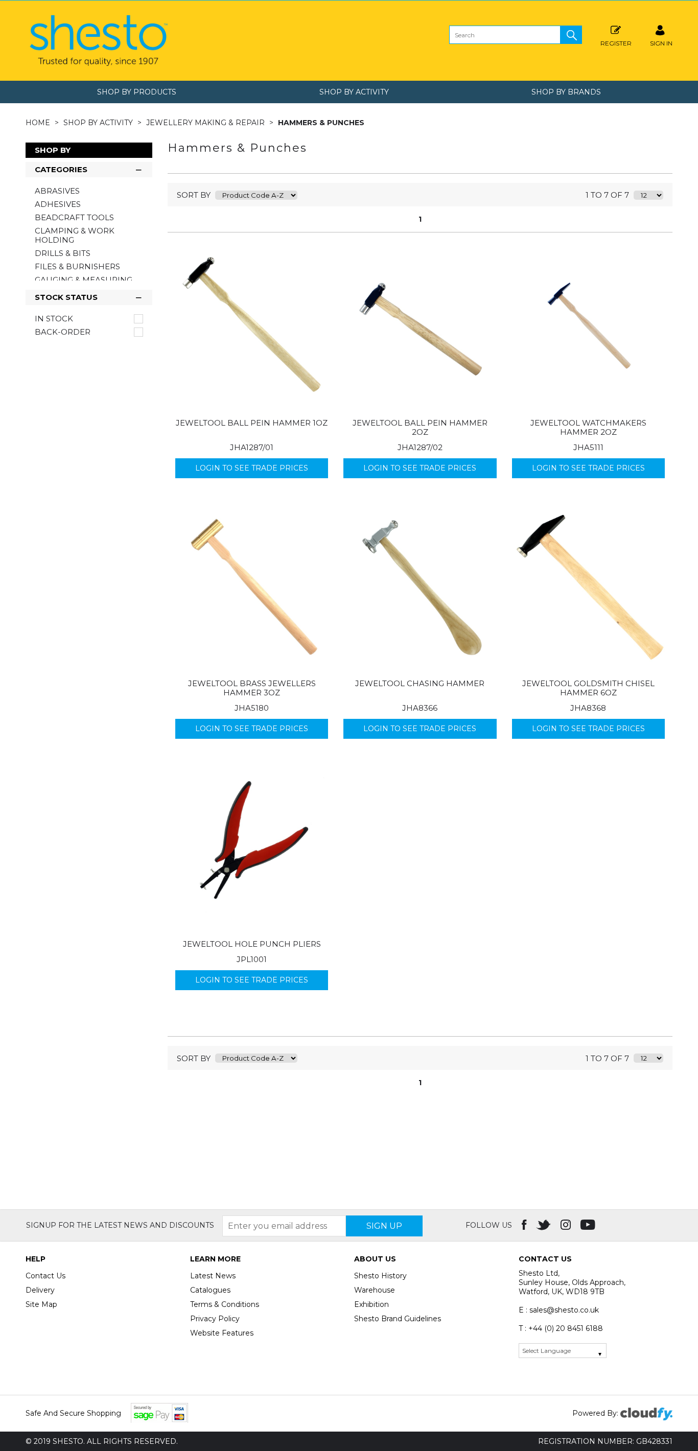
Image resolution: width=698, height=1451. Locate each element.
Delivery (40, 1290)
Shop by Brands (566, 92)
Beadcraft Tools (74, 217)
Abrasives (57, 191)
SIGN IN (661, 42)
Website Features (221, 1333)
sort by (194, 195)
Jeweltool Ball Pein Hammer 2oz (420, 427)
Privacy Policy (215, 1318)
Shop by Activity (354, 92)
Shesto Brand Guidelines (397, 1318)
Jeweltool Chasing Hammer (419, 683)
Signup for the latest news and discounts (120, 1225)
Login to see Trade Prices (251, 468)
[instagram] (567, 1225)
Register (616, 42)
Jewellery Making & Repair (206, 122)
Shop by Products (136, 92)
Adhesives (58, 204)
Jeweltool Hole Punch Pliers (252, 944)
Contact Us (45, 1275)
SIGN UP (384, 1226)
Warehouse (374, 1290)
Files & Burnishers (77, 266)
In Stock (54, 318)
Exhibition (371, 1304)
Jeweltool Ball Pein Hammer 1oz (252, 423)
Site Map (41, 1304)
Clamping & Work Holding (74, 235)
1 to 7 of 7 (607, 195)
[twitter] (544, 1225)
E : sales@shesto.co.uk (559, 1310)
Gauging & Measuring (83, 280)
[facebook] (525, 1225)
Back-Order (62, 332)
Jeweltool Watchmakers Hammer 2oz (588, 427)
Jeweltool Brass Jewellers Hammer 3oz (252, 687)
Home (39, 122)
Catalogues (210, 1290)
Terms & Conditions (224, 1304)
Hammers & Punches (321, 122)
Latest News (213, 1275)
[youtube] (588, 1225)
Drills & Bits (62, 253)
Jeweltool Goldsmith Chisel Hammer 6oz (588, 687)
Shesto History (380, 1275)
